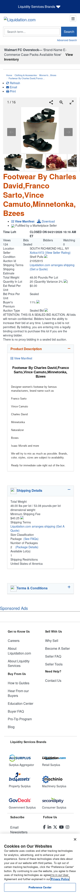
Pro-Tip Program (20, 719)
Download (48, 221)
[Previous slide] (11, 132)
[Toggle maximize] (71, 102)
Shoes (53, 75)
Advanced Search (67, 40)
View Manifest (22, 358)
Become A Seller (57, 648)
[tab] (40, 349)
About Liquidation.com (19, 651)
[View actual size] (61, 102)
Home (9, 75)
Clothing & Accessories (26, 75)
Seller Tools (54, 664)
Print (12, 91)
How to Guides (18, 683)
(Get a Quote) (39, 269)
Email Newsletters (18, 829)
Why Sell (51, 640)
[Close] (75, 839)
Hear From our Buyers (18, 693)
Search (69, 31)
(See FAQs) (31, 539)
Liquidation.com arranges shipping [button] (52, 265)
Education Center (20, 703)
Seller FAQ (53, 656)
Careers (13, 640)
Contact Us (53, 680)
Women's (43, 75)
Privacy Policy (60, 879)
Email (13, 87)
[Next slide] (68, 132)
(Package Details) (26, 547)
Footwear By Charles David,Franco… (27, 78)
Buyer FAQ (16, 711)
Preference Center (40, 887)
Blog (11, 726)
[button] (58, 252)
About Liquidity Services (19, 663)
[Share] (51, 102)
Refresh (14, 83)
